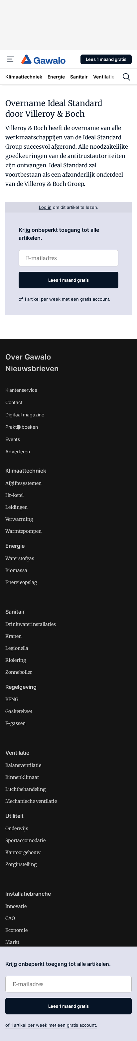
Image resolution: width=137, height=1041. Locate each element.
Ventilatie (17, 752)
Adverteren (17, 451)
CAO (10, 918)
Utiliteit (14, 816)
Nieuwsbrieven (32, 368)
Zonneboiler (18, 672)
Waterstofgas (19, 558)
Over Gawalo (28, 357)
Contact (14, 402)
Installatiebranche (28, 893)
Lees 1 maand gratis (106, 59)
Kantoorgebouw (23, 852)
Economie (16, 930)
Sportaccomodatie (25, 840)
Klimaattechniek (25, 470)
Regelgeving (21, 686)
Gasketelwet (18, 711)
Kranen (13, 636)
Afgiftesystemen (23, 483)
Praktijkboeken (21, 427)
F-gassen (15, 723)
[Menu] (10, 59)
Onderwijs (16, 828)
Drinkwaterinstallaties (30, 624)
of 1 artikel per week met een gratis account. (64, 299)
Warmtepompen (23, 531)
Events (12, 439)
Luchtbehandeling (25, 789)
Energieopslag (21, 582)
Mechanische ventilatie (31, 801)
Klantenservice (21, 390)
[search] (126, 77)
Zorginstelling (21, 864)
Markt (12, 942)
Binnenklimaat (22, 777)
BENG (11, 699)
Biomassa (16, 570)
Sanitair (15, 611)
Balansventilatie (23, 765)
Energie (15, 545)
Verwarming (19, 519)
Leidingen (16, 507)
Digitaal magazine (24, 414)
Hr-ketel (14, 495)
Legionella (16, 648)
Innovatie (16, 906)
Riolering (15, 660)
